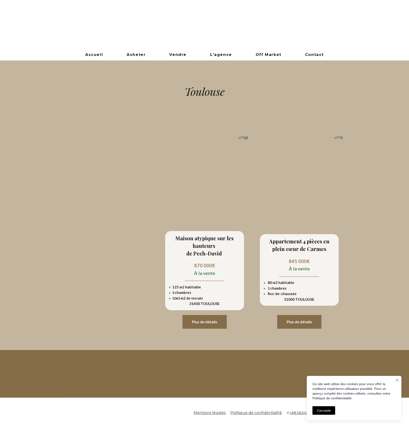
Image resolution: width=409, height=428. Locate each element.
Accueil (94, 54)
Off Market (268, 54)
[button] (204, 322)
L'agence (221, 54)
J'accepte (324, 410)
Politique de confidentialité (256, 412)
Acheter (136, 54)
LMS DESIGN (300, 413)
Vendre (178, 54)
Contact (314, 54)
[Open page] (145, 374)
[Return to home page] (204, 24)
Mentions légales (210, 412)
